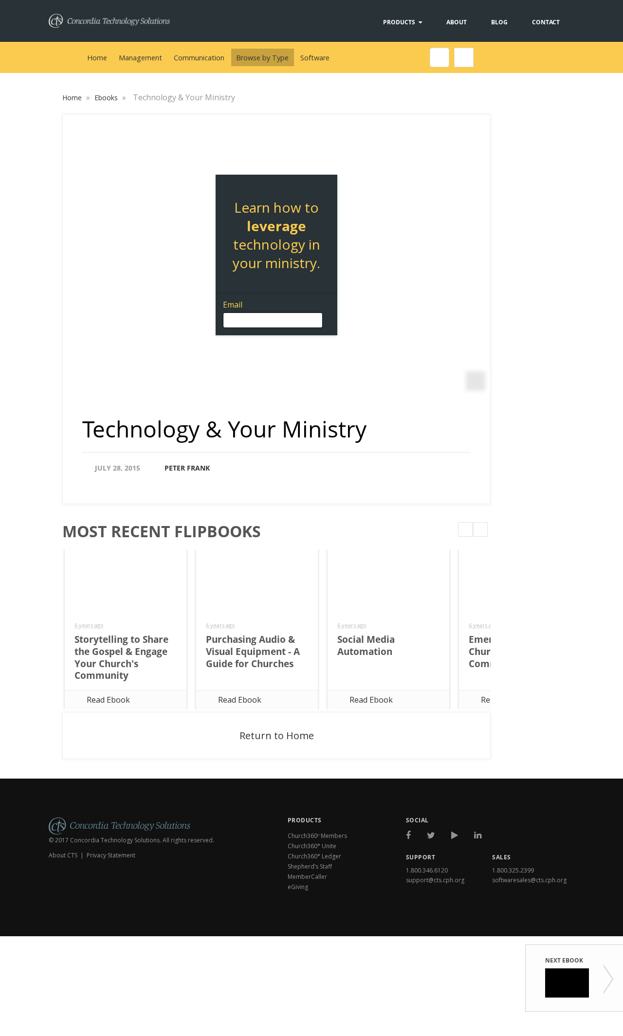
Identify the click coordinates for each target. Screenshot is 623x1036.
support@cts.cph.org (435, 880)
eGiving (298, 887)
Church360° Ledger (314, 856)
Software (315, 57)
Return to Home (276, 735)
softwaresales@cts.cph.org (529, 880)
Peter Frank (187, 468)
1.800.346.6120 (427, 870)
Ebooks (107, 97)
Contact (546, 22)
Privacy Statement (111, 855)
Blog (499, 22)
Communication (199, 57)
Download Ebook (533, 924)
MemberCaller (307, 876)
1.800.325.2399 (513, 870)
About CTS (63, 855)
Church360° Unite (312, 846)
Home (97, 57)
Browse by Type (262, 57)
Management (140, 57)
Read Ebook (108, 699)
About (456, 22)
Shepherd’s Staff (310, 866)
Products (399, 22)
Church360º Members (317, 836)
